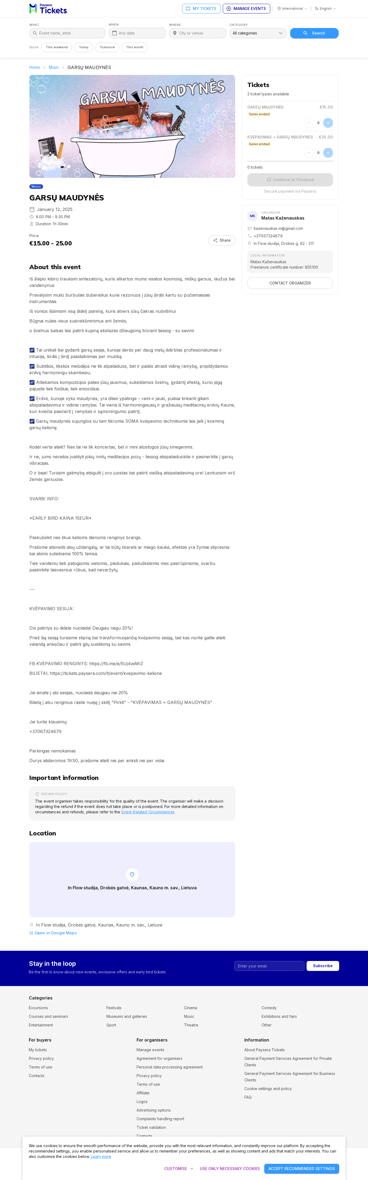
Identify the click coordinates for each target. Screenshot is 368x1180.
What (34, 25)
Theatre (191, 1025)
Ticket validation (151, 1127)
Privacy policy (41, 1058)
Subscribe (323, 965)
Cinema (190, 1007)
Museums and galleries (126, 1016)
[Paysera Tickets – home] (48, 8)
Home (34, 67)
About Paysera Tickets (264, 1049)
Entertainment (41, 1025)
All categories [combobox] (245, 33)
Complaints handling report (160, 1118)
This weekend (57, 47)
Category (239, 25)
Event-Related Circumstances (148, 812)
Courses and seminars (48, 1016)
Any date (127, 33)
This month (134, 47)
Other (267, 1025)
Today (83, 47)
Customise (179, 1168)
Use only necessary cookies (230, 1168)
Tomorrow (107, 47)
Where (175, 25)
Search (318, 33)
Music (54, 67)
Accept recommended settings (302, 1168)
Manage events (246, 8)
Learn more (101, 1156)
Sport (111, 1025)
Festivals (113, 1007)
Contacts (36, 1075)
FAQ (248, 1097)
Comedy (269, 1007)
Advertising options (154, 1110)
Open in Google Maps (53, 933)
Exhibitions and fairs (279, 1016)
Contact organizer (290, 283)
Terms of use (40, 1067)
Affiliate (143, 1093)
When (114, 24)
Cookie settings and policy (268, 1088)
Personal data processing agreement (170, 1067)
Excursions (38, 1007)
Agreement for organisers (159, 1058)
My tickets (200, 8)
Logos (142, 1101)
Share (222, 240)
